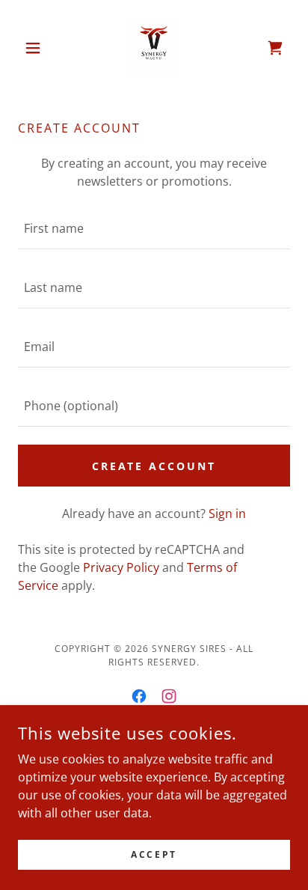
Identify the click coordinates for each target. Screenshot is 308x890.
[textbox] (154, 228)
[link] (154, 48)
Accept (153, 854)
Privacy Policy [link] (121, 567)
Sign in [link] (227, 513)
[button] (38, 48)
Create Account (154, 466)
